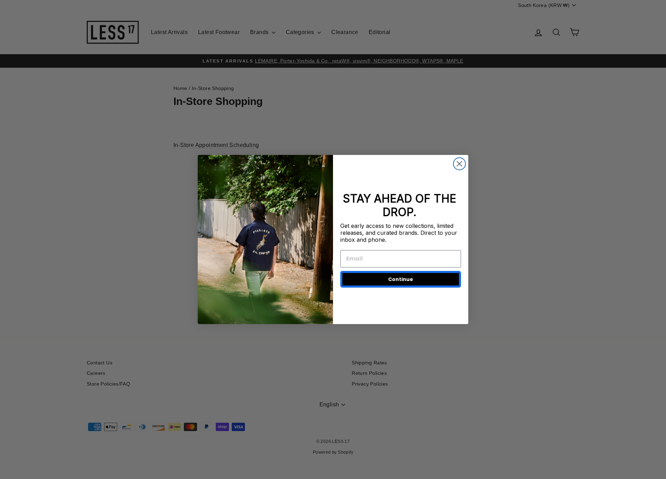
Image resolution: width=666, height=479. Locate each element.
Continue (400, 279)
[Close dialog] (459, 164)
